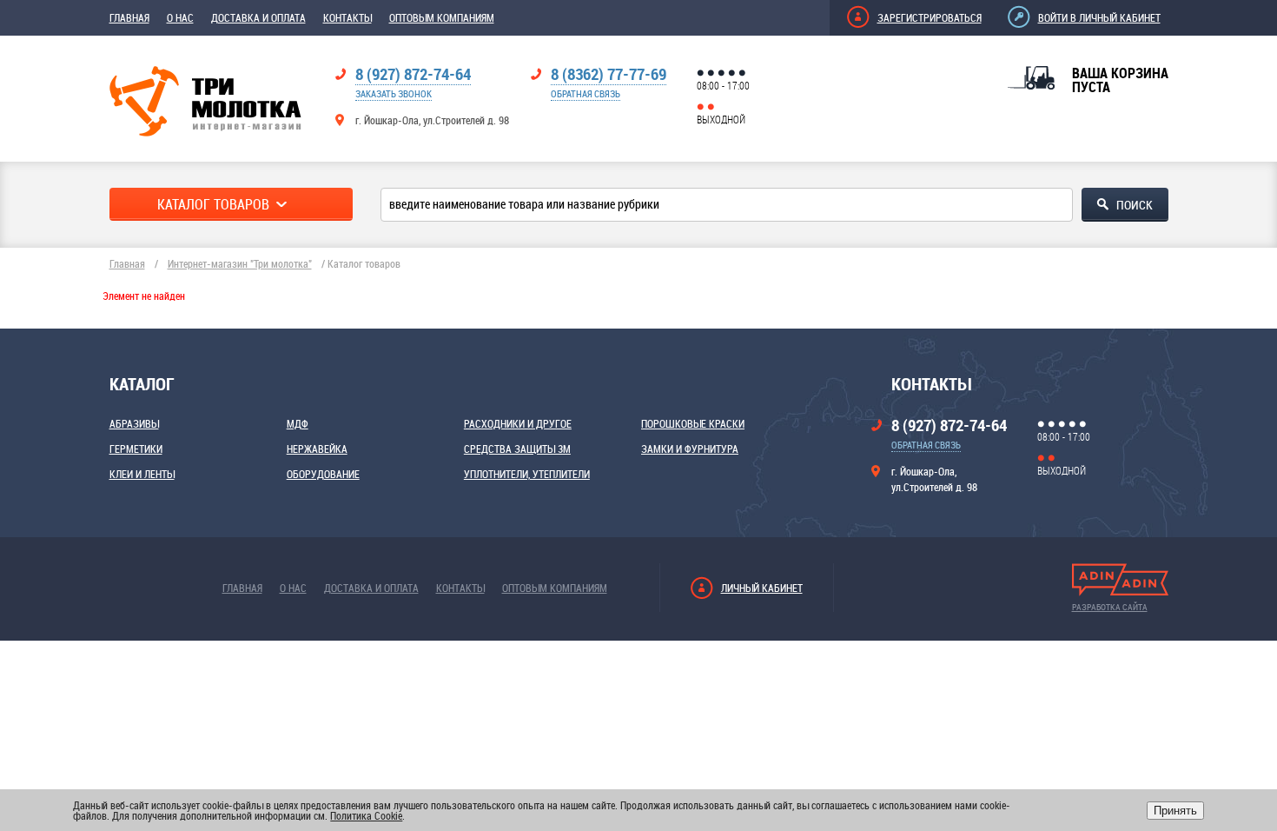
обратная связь (585, 93)
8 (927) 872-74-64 (413, 73)
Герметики (135, 448)
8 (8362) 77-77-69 (608, 73)
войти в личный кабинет (1099, 17)
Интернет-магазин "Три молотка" (240, 263)
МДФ (297, 423)
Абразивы (134, 423)
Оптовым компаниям (441, 17)
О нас (180, 17)
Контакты (347, 17)
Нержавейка (317, 448)
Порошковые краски (692, 423)
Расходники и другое (518, 423)
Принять (1175, 810)
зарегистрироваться (929, 17)
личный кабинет (762, 588)
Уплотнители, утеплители (527, 474)
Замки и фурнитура (689, 448)
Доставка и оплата (258, 17)
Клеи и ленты (142, 474)
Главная (129, 17)
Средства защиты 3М (517, 448)
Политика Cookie (366, 815)
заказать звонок (393, 93)
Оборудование (323, 474)
